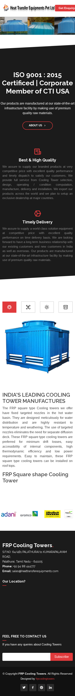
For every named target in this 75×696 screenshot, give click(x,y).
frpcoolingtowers (45, 678)
